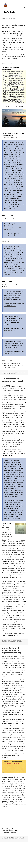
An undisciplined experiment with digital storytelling (11, 650)
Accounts (14, 640)
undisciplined (20, 641)
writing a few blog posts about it (14, 743)
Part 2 (15, 367)
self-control (23, 372)
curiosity (22, 837)
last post (8, 384)
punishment (5, 641)
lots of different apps (8, 689)
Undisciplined (6, 832)
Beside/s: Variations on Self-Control (13, 26)
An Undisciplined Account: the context (12, 379)
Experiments (15, 837)
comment (10, 451)
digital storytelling (6, 838)
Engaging (16, 372)
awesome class (11, 701)
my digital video (12, 388)
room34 (7, 226)
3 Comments (13, 373)
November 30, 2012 (10, 236)
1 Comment (6, 642)
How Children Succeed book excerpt (12, 137)
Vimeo (14, 832)
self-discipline (5, 373)
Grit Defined (5, 241)
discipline (20, 640)
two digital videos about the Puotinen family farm (13, 658)
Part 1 (10, 367)
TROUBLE (8, 11)
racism (9, 641)
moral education (18, 838)
